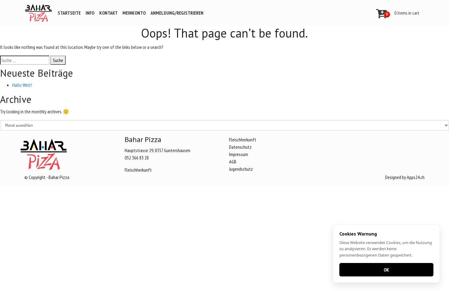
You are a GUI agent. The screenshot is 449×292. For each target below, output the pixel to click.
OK (386, 270)
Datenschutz (240, 147)
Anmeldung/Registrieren (177, 13)
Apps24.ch (416, 177)
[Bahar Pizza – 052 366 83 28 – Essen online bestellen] (38, 12)
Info (90, 13)
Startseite (69, 13)
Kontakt (108, 13)
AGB (232, 162)
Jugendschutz (241, 169)
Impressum (238, 154)
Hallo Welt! (22, 85)
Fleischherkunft (138, 170)
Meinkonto (134, 13)
